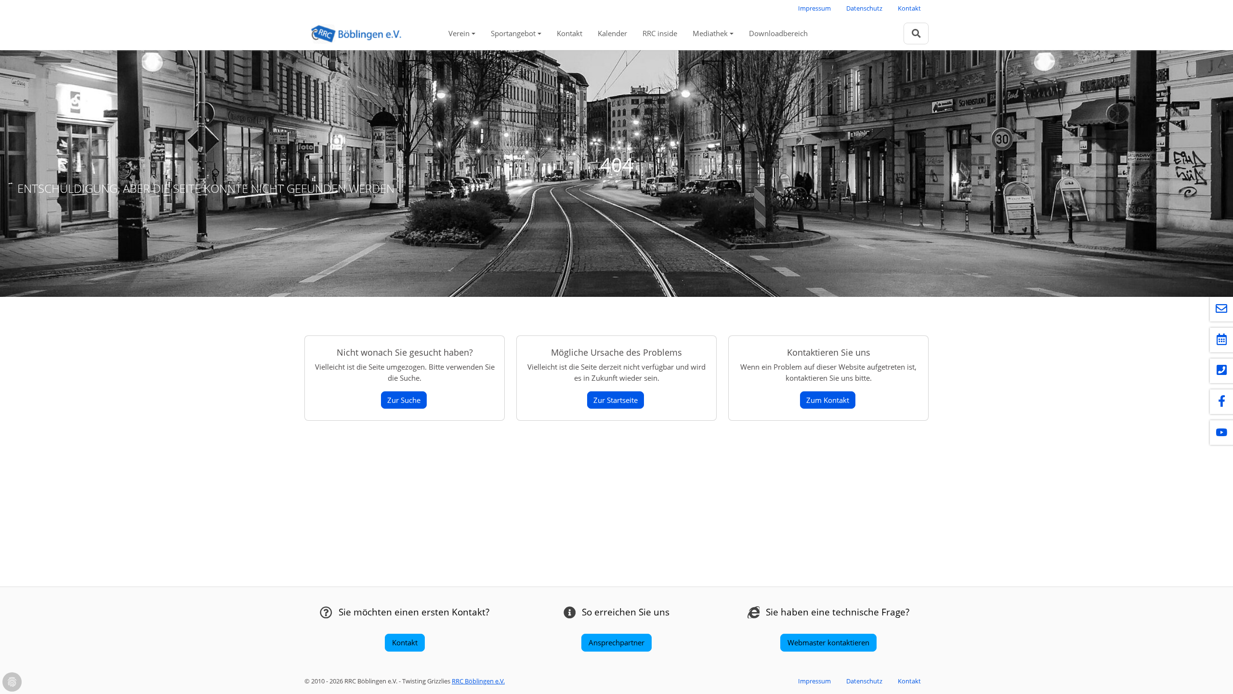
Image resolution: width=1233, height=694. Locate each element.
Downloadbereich (778, 33)
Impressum (814, 8)
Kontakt (909, 8)
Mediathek (710, 33)
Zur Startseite (615, 400)
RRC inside (660, 33)
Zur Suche (403, 400)
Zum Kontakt (827, 400)
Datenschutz (864, 8)
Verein (459, 33)
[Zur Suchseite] (916, 33)
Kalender (612, 33)
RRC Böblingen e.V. (478, 681)
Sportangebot (513, 33)
